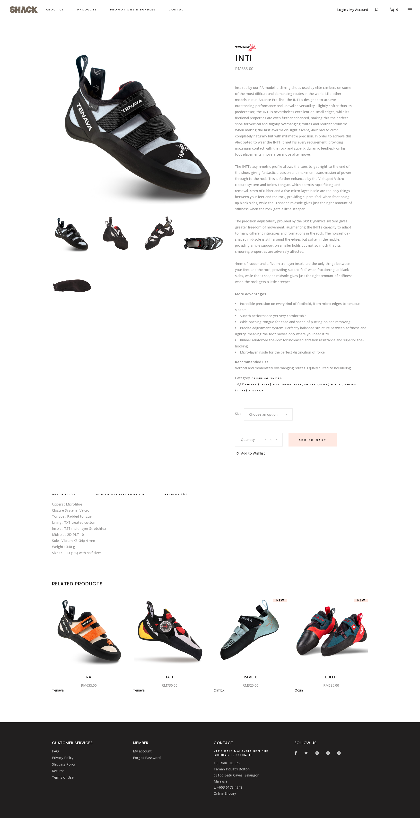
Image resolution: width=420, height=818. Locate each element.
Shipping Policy (64, 764)
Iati (169, 677)
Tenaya (58, 690)
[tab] (69, 494)
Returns (58, 770)
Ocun (299, 690)
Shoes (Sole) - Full (323, 384)
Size (238, 413)
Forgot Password (147, 757)
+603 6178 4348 (229, 787)
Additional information (120, 494)
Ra (88, 677)
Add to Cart (312, 440)
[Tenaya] (245, 50)
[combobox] (268, 414)
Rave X (250, 677)
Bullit (331, 677)
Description (64, 494)
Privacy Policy (62, 757)
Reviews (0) (176, 494)
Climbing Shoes (267, 378)
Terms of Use (63, 777)
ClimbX (219, 690)
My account (142, 751)
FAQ (55, 751)
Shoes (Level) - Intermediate (273, 384)
